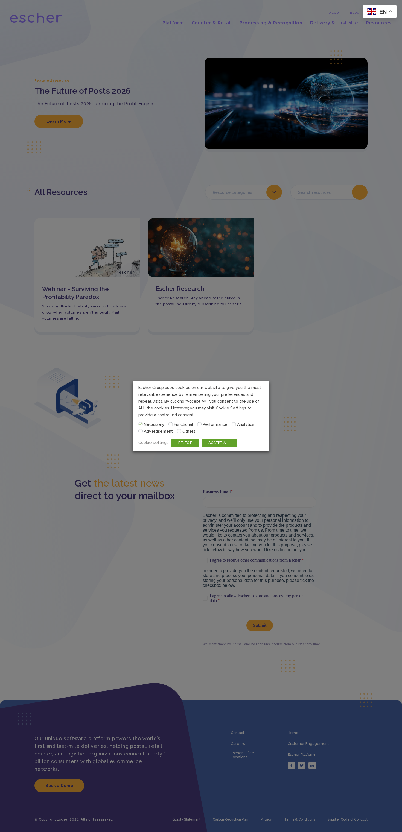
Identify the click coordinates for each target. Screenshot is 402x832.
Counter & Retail (212, 22)
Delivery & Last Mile (334, 22)
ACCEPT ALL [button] (219, 443)
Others (189, 431)
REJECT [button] (185, 443)
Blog (354, 12)
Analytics (245, 424)
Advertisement (158, 431)
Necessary (154, 424)
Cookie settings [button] (153, 442)
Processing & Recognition (271, 22)
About (335, 12)
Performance (215, 424)
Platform (173, 22)
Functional (183, 424)
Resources (379, 22)
